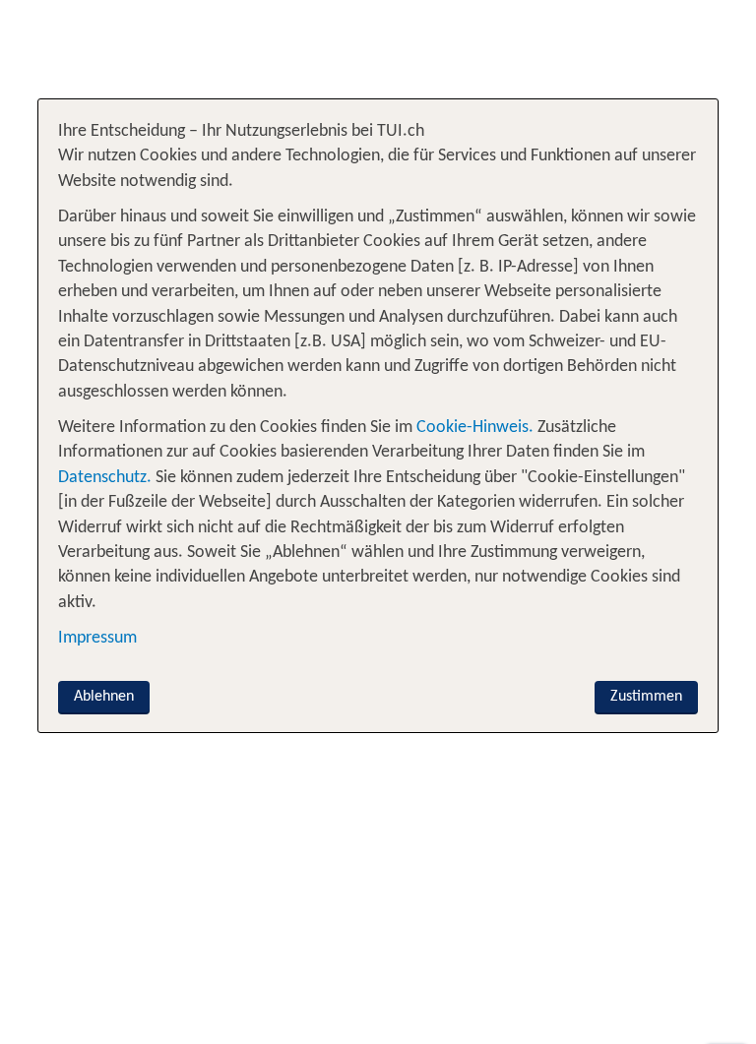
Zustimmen (646, 697)
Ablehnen (104, 697)
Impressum (97, 638)
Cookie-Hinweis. (473, 427)
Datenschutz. (105, 477)
